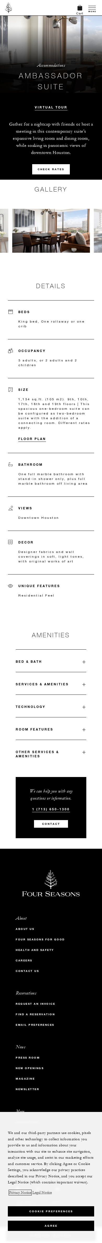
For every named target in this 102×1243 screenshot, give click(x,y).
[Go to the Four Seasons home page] (8, 7)
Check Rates (51, 169)
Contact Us (27, 971)
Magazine (25, 1078)
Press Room (28, 1057)
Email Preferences (35, 1025)
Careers (24, 960)
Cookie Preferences (51, 1211)
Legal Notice (42, 1192)
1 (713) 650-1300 (51, 809)
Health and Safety (35, 950)
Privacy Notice (20, 1192)
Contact (51, 824)
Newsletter (27, 1089)
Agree (51, 1226)
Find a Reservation (35, 1014)
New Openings (30, 1068)
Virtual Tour (51, 107)
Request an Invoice (35, 1004)
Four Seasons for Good (40, 939)
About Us (25, 929)
